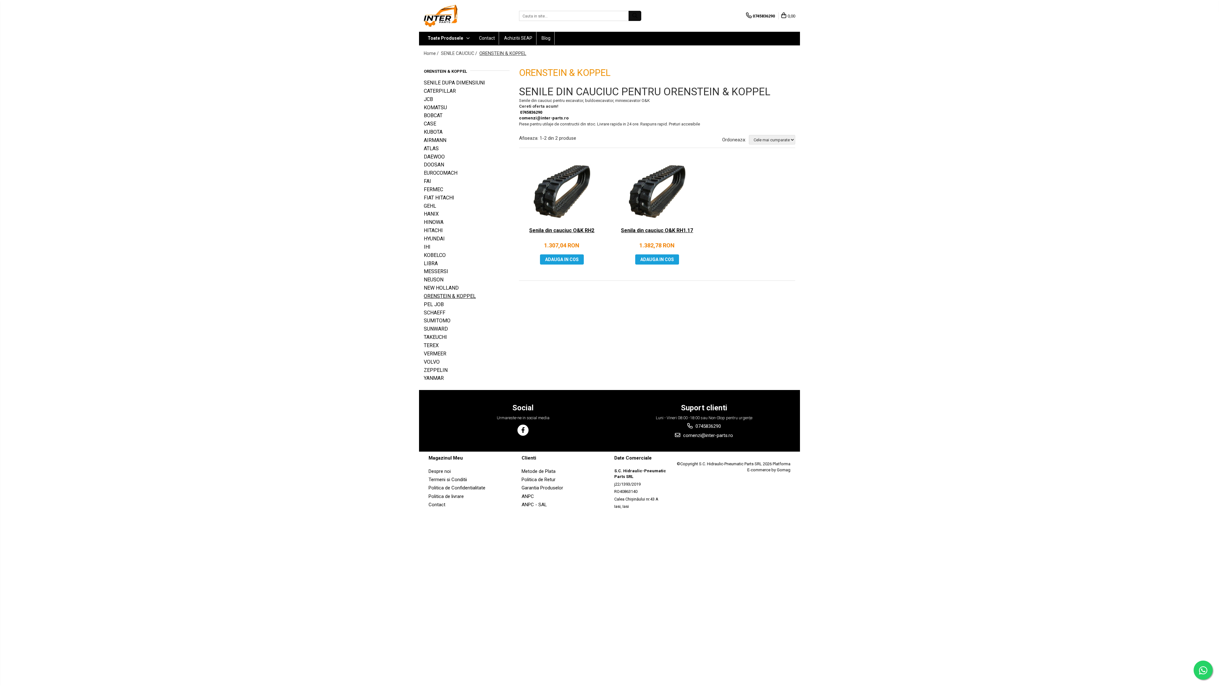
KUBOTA (433, 132)
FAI (427, 181)
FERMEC (433, 189)
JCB (428, 99)
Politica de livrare (446, 496)
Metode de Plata (539, 471)
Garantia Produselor (542, 488)
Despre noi (440, 471)
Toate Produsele (446, 38)
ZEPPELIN (436, 370)
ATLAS (431, 148)
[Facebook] (523, 430)
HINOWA (433, 222)
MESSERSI (436, 271)
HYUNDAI (434, 239)
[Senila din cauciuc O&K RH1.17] (657, 192)
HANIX (431, 214)
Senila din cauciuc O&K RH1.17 (657, 230)
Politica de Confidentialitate (457, 488)
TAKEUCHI (435, 337)
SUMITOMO (437, 321)
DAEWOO (434, 157)
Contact (487, 38)
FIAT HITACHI (439, 198)
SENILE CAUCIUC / (459, 53)
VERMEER (435, 354)
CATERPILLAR (440, 91)
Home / (432, 53)
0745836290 (530, 112)
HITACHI (433, 230)
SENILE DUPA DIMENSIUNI (454, 83)
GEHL (430, 206)
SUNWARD (436, 329)
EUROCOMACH (440, 173)
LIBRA (431, 263)
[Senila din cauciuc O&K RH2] (561, 192)
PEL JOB (434, 304)
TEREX (431, 345)
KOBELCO (435, 255)
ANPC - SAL (534, 505)
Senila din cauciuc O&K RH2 (561, 230)
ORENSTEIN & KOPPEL (450, 296)
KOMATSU (435, 107)
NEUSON (433, 280)
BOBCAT (433, 115)
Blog (546, 38)
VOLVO (432, 362)
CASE (430, 124)
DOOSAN (434, 165)
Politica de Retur (539, 479)
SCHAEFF (434, 313)
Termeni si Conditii (448, 479)
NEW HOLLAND (441, 288)
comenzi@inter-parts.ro (544, 118)
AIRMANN (435, 140)
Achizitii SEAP (518, 38)
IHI (427, 247)
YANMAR (434, 378)
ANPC (528, 496)
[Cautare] (635, 16)
